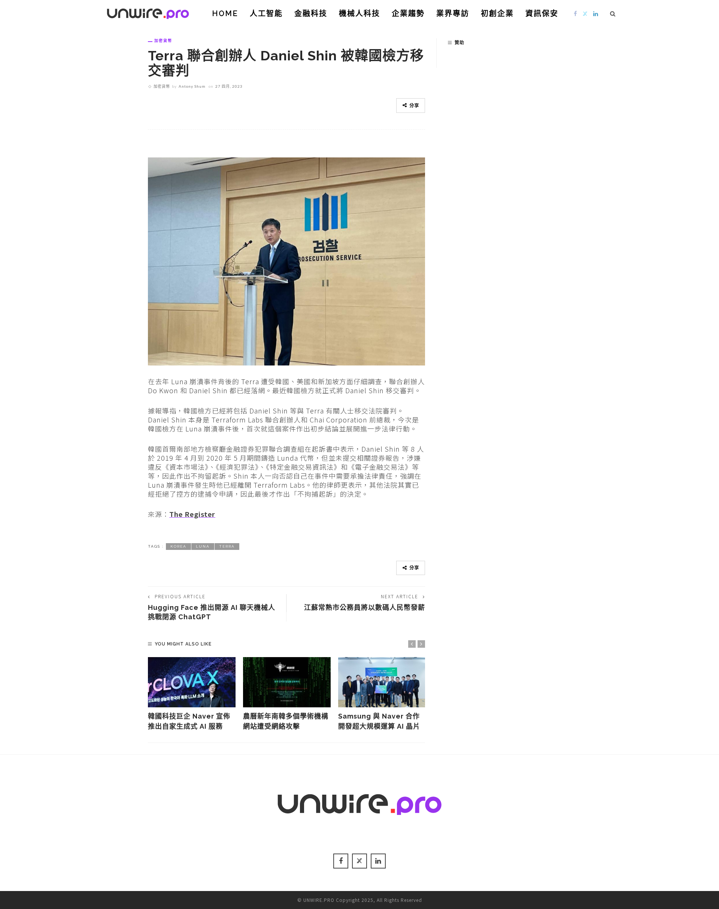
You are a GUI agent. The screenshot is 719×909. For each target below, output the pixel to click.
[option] (192, 694)
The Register (192, 514)
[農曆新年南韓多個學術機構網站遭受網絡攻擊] (287, 682)
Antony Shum (192, 86)
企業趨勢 (408, 13)
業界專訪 (452, 13)
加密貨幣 (163, 40)
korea (178, 546)
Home (225, 13)
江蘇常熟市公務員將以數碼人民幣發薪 (364, 607)
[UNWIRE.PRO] (147, 12)
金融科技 (310, 13)
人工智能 (266, 13)
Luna (203, 546)
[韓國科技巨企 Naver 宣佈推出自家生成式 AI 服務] (192, 682)
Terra (227, 546)
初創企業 (497, 13)
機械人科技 (359, 13)
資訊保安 (541, 13)
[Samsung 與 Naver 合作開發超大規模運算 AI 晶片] (382, 682)
